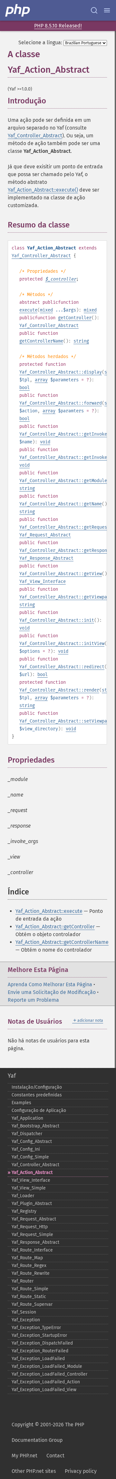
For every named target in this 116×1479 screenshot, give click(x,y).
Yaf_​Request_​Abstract (34, 1219)
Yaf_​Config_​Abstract (32, 1141)
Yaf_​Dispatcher (27, 1133)
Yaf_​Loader (23, 1196)
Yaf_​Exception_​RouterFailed (40, 1351)
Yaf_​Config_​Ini (26, 1149)
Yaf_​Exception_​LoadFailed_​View (44, 1389)
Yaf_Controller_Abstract (35, 135)
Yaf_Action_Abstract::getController (55, 927)
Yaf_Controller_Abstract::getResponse (65, 550)
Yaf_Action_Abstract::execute (48, 911)
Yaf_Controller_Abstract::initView (61, 643)
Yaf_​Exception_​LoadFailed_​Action (46, 1382)
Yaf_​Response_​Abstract (35, 1242)
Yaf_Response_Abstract (46, 558)
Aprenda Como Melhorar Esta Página (50, 984)
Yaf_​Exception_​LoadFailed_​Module (47, 1366)
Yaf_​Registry (24, 1211)
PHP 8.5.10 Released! (58, 26)
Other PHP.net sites (34, 1471)
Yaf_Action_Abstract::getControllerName (62, 942)
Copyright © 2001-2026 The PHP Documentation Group (48, 1432)
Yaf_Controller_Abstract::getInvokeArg (67, 434)
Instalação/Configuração (37, 1087)
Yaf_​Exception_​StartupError (39, 1335)
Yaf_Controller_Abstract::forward (60, 403)
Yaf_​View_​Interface (31, 1180)
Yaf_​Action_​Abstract (32, 1172)
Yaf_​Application (27, 1118)
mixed (46, 310)
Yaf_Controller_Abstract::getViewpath (65, 597)
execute (28, 310)
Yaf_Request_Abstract (45, 535)
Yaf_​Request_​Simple (32, 1234)
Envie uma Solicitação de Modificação (52, 992)
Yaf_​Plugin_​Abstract (32, 1203)
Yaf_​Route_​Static (29, 1296)
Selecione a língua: (40, 42)
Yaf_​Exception (26, 1320)
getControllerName (41, 341)
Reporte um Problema (33, 1000)
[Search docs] (94, 10)
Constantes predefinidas (37, 1095)
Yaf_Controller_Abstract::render (59, 690)
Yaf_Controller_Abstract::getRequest (64, 527)
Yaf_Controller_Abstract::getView (60, 573)
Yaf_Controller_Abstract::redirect (61, 667)
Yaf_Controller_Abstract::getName (60, 504)
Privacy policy (81, 1471)
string (81, 341)
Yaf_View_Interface (42, 581)
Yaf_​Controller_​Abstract (35, 1164)
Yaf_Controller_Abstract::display (60, 372)
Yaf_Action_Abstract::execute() (43, 190)
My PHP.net (24, 1456)
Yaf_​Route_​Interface (32, 1250)
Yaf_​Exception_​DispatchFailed (42, 1343)
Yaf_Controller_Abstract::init (56, 620)
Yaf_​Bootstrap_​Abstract (35, 1126)
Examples (21, 1102)
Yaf (12, 1075)
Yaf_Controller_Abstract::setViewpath (65, 721)
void (45, 442)
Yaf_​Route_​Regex (29, 1265)
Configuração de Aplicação (39, 1110)
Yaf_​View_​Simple (29, 1188)
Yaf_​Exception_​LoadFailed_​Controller (49, 1374)
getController (75, 318)
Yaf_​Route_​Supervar (32, 1304)
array (41, 380)
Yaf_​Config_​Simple (30, 1157)
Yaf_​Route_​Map (27, 1258)
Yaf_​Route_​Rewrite (31, 1273)
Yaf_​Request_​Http (30, 1227)
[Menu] (107, 10)
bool (24, 387)
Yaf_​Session (24, 1312)
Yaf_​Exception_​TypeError (36, 1327)
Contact (55, 1456)
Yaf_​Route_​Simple (30, 1289)
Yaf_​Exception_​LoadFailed (38, 1358)
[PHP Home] (18, 10)
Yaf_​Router (23, 1281)
